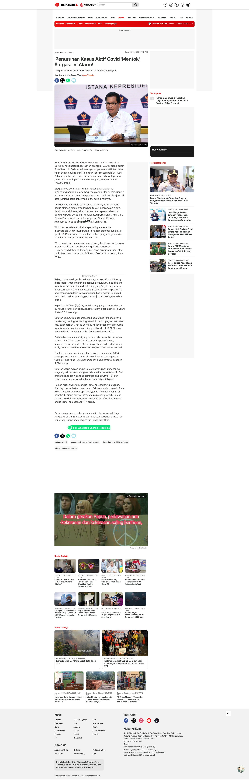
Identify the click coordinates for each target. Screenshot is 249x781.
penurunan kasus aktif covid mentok (85, 442)
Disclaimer (58, 753)
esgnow (162, 17)
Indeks (189, 17)
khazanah (101, 17)
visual (173, 17)
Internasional (90, 24)
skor (90, 17)
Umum (70, 52)
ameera (60, 17)
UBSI (100, 24)
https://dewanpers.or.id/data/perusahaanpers (75, 767)
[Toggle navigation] (57, 5)
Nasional (60, 24)
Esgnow (57, 734)
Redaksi (77, 750)
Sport (80, 24)
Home (56, 52)
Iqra (75, 723)
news (121, 17)
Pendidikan (70, 24)
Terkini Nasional (158, 162)
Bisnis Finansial (147, 17)
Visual (76, 734)
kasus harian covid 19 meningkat (115, 442)
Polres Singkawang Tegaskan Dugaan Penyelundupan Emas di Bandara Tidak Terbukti (172, 100)
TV (181, 17)
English (95, 734)
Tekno (76, 730)
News (63, 52)
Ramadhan (78, 738)
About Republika (61, 750)
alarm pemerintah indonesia (66, 448)
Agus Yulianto (88, 75)
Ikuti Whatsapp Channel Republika (91, 428)
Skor (94, 720)
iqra (113, 17)
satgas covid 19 (61, 442)
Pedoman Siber (98, 750)
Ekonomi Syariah (76, 17)
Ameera (57, 720)
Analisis (77, 727)
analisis (131, 17)
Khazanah (58, 723)
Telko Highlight (110, 24)
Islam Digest (97, 723)
